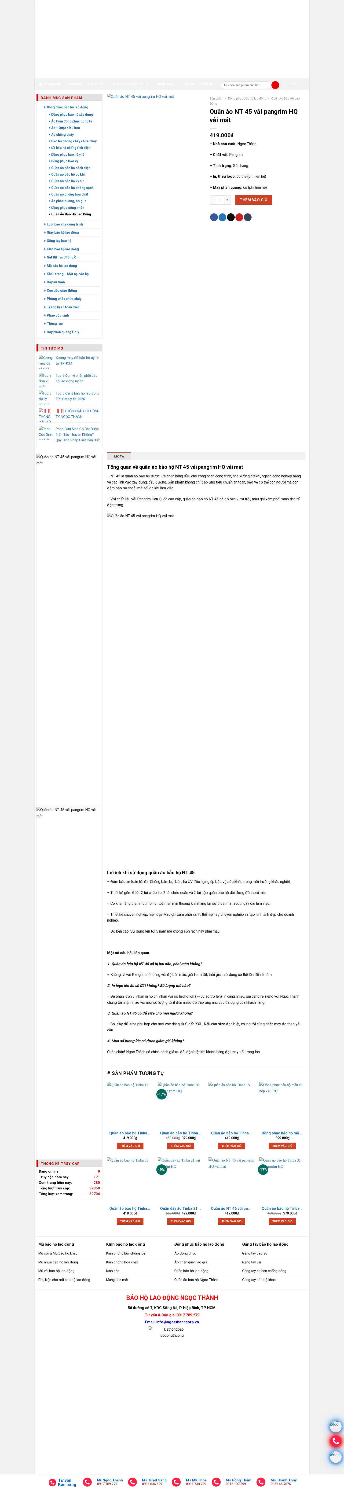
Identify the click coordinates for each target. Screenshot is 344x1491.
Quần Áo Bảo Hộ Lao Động (71, 214)
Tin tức (189, 84)
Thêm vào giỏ (253, 200)
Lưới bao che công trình (65, 224)
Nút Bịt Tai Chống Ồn (62, 257)
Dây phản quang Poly (63, 332)
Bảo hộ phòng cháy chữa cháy (74, 141)
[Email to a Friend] (231, 217)
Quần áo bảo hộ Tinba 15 (231, 1133)
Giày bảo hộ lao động (63, 232)
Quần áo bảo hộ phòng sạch (72, 188)
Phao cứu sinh (58, 315)
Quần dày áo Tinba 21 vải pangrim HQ (180, 1208)
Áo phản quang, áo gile (68, 201)
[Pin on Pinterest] (239, 217)
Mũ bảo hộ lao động (62, 266)
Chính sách (165, 84)
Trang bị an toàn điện (63, 307)
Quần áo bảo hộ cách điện (71, 168)
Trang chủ (52, 84)
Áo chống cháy (62, 135)
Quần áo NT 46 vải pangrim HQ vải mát (231, 1208)
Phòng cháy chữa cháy (64, 299)
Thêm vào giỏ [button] (130, 1146)
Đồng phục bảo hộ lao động (67, 107)
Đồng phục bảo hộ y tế (67, 154)
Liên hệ (207, 84)
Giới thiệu (74, 84)
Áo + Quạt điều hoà (65, 128)
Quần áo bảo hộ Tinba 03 (130, 1208)
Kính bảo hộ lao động (63, 249)
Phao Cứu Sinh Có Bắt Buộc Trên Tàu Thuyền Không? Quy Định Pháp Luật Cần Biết (78, 434)
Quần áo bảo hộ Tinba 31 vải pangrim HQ (282, 1208)
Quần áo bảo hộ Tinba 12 (130, 1133)
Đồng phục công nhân (67, 208)
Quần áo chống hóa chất (69, 194)
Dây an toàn (56, 282)
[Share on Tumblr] (248, 217)
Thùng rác (55, 323)
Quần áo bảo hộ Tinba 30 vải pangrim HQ (180, 1133)
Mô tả (119, 456)
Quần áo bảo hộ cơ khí (68, 174)
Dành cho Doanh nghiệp (130, 84)
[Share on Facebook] (214, 217)
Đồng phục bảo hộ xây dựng (72, 114)
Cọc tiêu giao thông (62, 290)
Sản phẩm (96, 84)
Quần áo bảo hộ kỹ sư (67, 181)
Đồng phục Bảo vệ (64, 161)
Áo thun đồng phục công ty (71, 121)
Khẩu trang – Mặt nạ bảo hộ (68, 274)
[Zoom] (113, 439)
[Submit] (275, 85)
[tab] (119, 456)
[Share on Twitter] (222, 217)
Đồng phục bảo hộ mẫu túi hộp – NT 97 (282, 1133)
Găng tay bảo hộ (59, 241)
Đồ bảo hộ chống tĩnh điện (71, 148)
